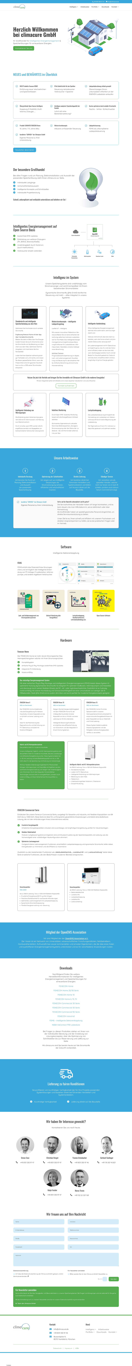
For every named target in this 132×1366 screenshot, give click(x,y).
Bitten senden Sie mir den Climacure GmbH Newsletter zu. (89, 1274)
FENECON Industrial (66, 1016)
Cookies (8, 1365)
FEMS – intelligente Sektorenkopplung (66, 1020)
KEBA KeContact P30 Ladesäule (66, 1025)
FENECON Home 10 (66, 995)
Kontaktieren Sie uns (23, 48)
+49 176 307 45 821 (109, 1162)
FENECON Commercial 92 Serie (66, 1012)
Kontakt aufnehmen (66, 386)
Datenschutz (57, 1348)
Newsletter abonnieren (24, 150)
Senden (114, 1279)
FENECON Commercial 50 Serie (66, 1007)
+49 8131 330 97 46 (82, 1162)
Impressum (68, 1348)
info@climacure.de (61, 1329)
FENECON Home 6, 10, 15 (66, 999)
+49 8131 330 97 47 (27, 1162)
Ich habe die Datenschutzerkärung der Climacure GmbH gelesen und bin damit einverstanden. (38, 1275)
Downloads (105, 7)
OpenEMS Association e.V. (76, 938)
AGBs (77, 1348)
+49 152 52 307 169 (82, 1195)
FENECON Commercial (66, 1003)
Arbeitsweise (85, 7)
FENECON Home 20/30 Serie (66, 990)
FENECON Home (66, 986)
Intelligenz (73, 7)
